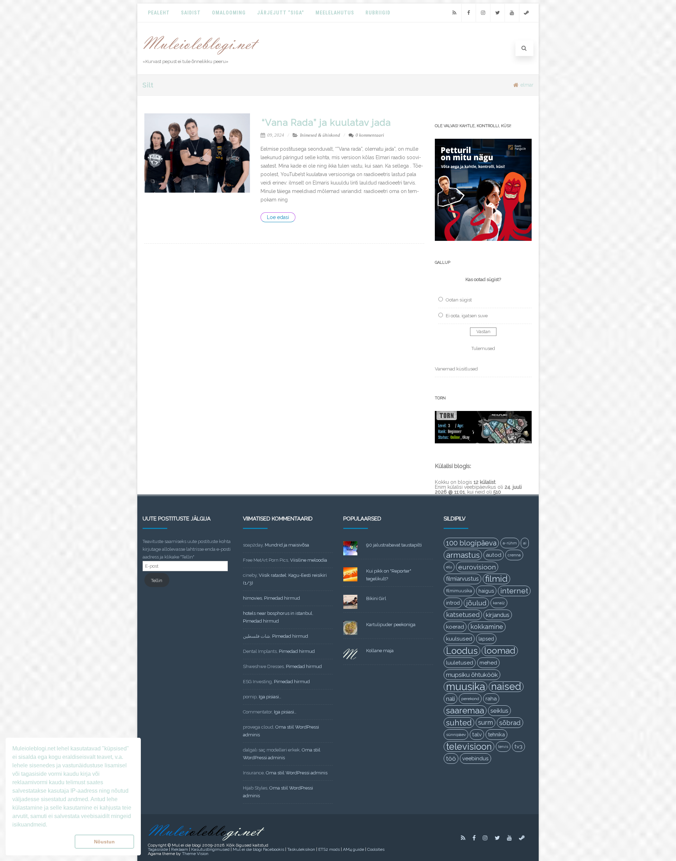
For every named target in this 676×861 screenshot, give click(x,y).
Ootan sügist (459, 299)
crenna (514, 555)
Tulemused (483, 348)
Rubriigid (377, 12)
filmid (496, 579)
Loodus (462, 650)
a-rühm (510, 543)
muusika (465, 686)
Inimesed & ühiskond (320, 135)
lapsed (486, 639)
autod (493, 555)
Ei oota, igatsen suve (467, 315)
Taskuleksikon (301, 849)
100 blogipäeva (471, 543)
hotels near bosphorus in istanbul (277, 613)
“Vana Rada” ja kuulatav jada (326, 122)
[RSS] (454, 13)
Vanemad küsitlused (456, 369)
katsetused (463, 614)
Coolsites (375, 849)
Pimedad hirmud (282, 598)
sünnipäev (456, 734)
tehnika (496, 734)
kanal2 (499, 603)
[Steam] (526, 13)
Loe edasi (278, 217)
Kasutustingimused (210, 849)
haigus (486, 591)
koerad (455, 626)
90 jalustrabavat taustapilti (394, 545)
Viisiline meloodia (308, 560)
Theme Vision (195, 853)
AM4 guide (353, 849)
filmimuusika (459, 590)
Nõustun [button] (104, 841)
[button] (42, 841)
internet (514, 590)
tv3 (518, 746)
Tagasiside (158, 849)
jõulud (476, 603)
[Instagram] (483, 13)
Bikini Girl (376, 598)
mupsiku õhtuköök (472, 674)
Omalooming (229, 12)
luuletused (459, 663)
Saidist (191, 12)
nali (450, 698)
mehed (488, 663)
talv (477, 734)
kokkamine (486, 626)
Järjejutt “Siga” (280, 12)
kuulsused (459, 639)
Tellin (156, 580)
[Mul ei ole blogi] (201, 55)
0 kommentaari (370, 135)
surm (485, 722)
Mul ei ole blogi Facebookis (258, 849)
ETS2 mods (329, 849)
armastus (463, 555)
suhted (459, 722)
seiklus (499, 710)
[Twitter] (497, 13)
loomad (499, 650)
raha (491, 698)
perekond (470, 698)
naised (506, 686)
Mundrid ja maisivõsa (287, 545)
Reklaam (179, 849)
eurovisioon (477, 567)
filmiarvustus (462, 578)
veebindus (475, 758)
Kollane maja (380, 650)
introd (453, 603)
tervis (503, 746)
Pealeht (159, 12)
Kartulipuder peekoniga (390, 624)
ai (524, 543)
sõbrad (510, 722)
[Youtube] (512, 13)
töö (451, 758)
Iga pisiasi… (270, 696)
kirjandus (497, 614)
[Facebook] (469, 13)
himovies (252, 598)
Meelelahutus (334, 12)
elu (449, 566)
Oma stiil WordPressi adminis (296, 772)
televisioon (469, 746)
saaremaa (465, 710)
